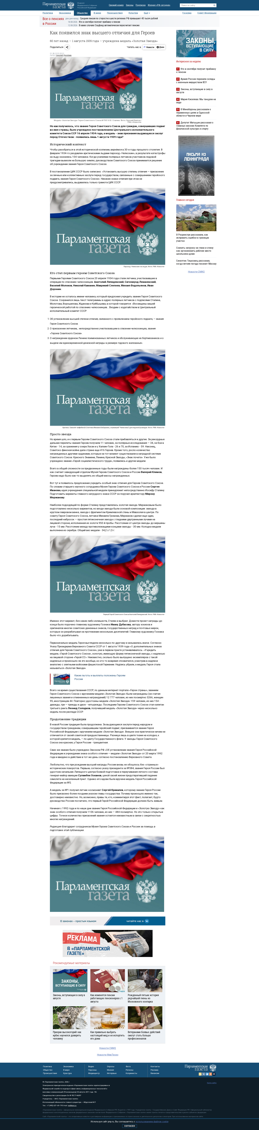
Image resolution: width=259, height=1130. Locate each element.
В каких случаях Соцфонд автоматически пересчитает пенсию (104, 25)
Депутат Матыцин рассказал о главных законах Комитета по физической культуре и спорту (194, 125)
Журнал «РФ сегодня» (159, 5)
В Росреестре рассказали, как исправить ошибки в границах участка (192, 237)
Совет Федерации (206, 13)
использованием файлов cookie (152, 1121)
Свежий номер (116, 5)
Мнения (110, 1070)
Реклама (154, 1070)
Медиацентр (94, 1073)
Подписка (141, 5)
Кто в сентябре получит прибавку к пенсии (94, 21)
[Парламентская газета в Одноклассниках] (210, 1074)
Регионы (129, 1070)
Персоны (92, 1070)
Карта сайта (211, 1083)
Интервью (112, 1073)
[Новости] (149, 47)
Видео (91, 1066)
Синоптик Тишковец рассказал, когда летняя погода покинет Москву (196, 262)
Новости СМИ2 (107, 1048)
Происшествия (115, 13)
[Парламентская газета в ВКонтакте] (203, 1074)
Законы (129, 5)
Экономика (65, 13)
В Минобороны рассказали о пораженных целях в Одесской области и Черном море (193, 112)
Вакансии (155, 1073)
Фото (128, 1066)
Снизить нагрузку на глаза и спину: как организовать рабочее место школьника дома (195, 250)
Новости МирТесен (107, 1054)
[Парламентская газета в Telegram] (207, 1074)
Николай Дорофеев (63, 55)
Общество (82, 13)
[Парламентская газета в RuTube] (214, 1074)
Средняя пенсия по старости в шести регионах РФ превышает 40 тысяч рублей (111, 18)
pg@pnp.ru (72, 1106)
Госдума (186, 13)
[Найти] (214, 5)
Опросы (110, 1066)
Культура (133, 13)
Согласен (129, 1126)
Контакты (155, 1066)
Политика (48, 13)
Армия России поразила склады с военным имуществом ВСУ (195, 80)
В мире (97, 13)
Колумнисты (131, 1073)
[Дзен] (160, 47)
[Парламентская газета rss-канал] (200, 1074)
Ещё (146, 13)
